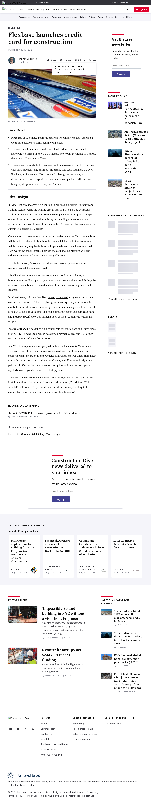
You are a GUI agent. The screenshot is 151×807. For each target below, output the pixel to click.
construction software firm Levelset (31, 338)
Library (55, 9)
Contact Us (46, 733)
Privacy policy (15, 795)
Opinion (45, 9)
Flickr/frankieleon (28, 121)
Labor (83, 17)
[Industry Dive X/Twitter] (25, 729)
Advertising (78, 723)
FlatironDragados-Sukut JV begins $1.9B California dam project (136, 137)
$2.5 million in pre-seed (51, 205)
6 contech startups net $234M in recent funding (61, 655)
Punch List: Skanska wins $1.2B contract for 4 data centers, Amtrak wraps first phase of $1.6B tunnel (128, 681)
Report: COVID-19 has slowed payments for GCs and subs (44, 413)
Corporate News (41, 17)
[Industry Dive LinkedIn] (11, 729)
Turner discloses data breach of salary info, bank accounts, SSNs (133, 161)
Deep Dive (33, 9)
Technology (53, 434)
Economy (56, 17)
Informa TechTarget (59, 781)
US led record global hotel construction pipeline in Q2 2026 (127, 658)
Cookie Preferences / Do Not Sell (76, 795)
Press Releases (78, 9)
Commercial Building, (33, 434)
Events (64, 9)
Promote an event (127, 352)
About (44, 723)
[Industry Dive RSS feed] (33, 729)
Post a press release (128, 299)
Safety (92, 17)
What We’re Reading (51, 754)
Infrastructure (70, 17)
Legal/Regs (127, 17)
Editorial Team (48, 728)
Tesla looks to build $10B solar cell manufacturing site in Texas (127, 616)
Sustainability (112, 17)
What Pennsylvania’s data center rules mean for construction (134, 114)
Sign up (143, 9)
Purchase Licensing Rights (54, 744)
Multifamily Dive (42, 2)
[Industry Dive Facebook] (18, 729)
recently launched (58, 297)
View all (112, 299)
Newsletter (46, 739)
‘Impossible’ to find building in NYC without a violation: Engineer (63, 613)
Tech (100, 17)
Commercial (24, 17)
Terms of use (30, 795)
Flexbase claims (82, 224)
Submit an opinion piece (85, 733)
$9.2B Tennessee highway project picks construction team (133, 189)
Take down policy (48, 795)
